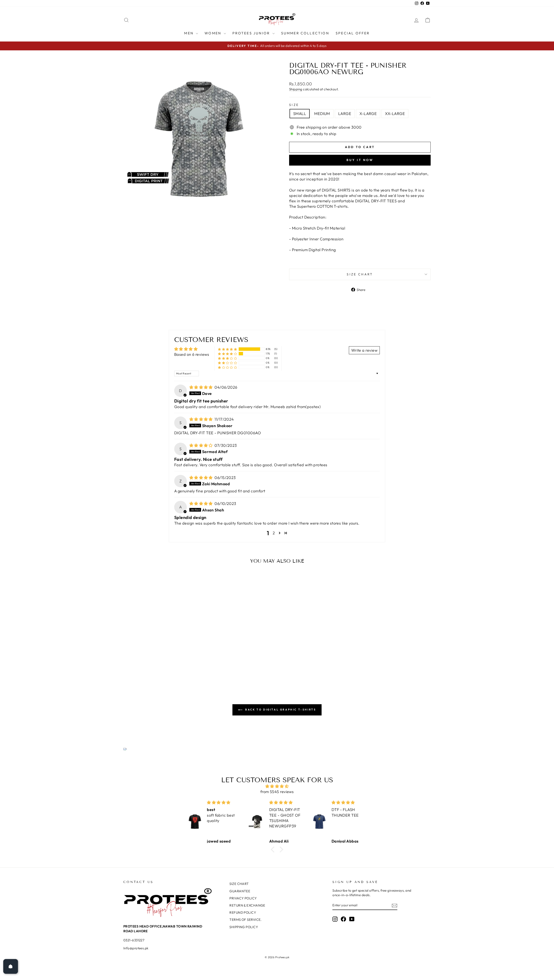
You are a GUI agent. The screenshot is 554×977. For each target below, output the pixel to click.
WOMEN (213, 33)
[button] (227, 349)
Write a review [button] (364, 350)
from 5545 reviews (277, 791)
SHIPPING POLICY (243, 927)
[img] (201, 387)
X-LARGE (368, 113)
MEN (189, 33)
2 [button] (274, 532)
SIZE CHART (360, 274)
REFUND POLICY (242, 912)
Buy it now (360, 160)
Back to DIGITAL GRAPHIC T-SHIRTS (280, 709)
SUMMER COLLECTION (305, 33)
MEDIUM (322, 113)
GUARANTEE (239, 891)
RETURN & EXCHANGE (247, 905)
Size (294, 105)
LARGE (344, 113)
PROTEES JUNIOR (251, 33)
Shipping (295, 89)
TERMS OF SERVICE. (245, 920)
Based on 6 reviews (191, 354)
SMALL (299, 113)
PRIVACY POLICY (243, 898)
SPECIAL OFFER (353, 33)
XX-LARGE (395, 113)
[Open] (10, 966)
